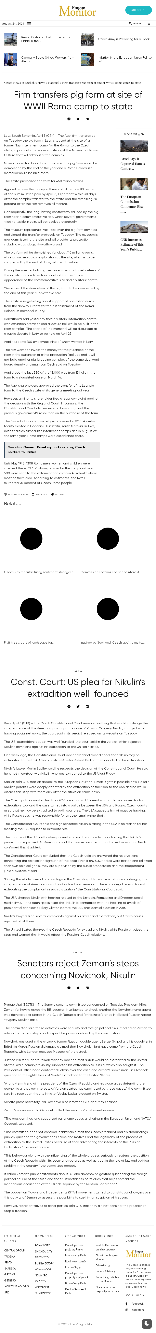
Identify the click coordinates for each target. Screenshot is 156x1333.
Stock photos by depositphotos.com (107, 1289)
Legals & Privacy (106, 1271)
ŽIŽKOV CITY (42, 1257)
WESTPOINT (42, 1287)
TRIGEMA (9, 1257)
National (59, 494)
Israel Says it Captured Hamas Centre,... (132, 164)
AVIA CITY (40, 1281)
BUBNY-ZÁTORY (44, 1263)
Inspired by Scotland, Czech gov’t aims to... (113, 642)
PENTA (8, 1262)
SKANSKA (10, 1268)
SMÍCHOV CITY (43, 1251)
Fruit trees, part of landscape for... (29, 642)
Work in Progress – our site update (107, 1247)
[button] (138, 10)
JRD (6, 1292)
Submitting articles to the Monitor (107, 1279)
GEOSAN (9, 1274)
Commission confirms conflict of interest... (111, 572)
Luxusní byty (73, 1267)
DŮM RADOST (43, 1293)
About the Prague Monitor (107, 1257)
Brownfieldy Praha (76, 1283)
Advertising (103, 1265)
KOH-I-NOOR (43, 1269)
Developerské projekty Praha (74, 1247)
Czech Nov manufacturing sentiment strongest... (39, 572)
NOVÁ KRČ (41, 1275)
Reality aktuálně (75, 1261)
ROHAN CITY (42, 1245)
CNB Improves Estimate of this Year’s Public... (132, 244)
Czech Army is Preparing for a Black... (125, 39)
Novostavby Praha (76, 1255)
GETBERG (10, 1280)
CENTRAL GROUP (14, 1250)
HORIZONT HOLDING (16, 1286)
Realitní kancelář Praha (75, 1291)
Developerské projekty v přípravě (76, 1275)
